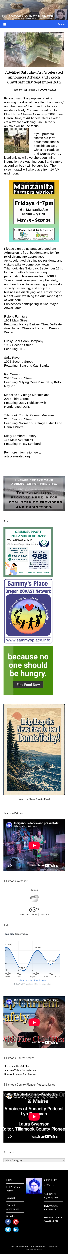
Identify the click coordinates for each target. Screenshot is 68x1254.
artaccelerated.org (43, 248)
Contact (10, 1197)
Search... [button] (10, 1215)
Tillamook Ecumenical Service (19, 1074)
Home (9, 1179)
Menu (61, 24)
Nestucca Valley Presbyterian (19, 1069)
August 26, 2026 (51, 1197)
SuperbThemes (34, 1249)
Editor (52, 89)
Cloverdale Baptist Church (17, 1066)
